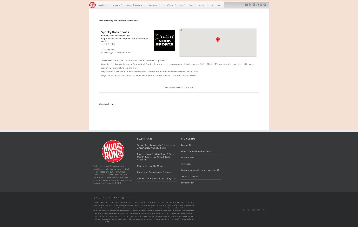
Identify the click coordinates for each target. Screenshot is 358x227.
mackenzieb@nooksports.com (115, 35)
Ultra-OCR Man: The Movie (150, 165)
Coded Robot (117, 198)
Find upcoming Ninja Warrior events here (118, 20)
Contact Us (186, 145)
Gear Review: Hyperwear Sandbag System (156, 178)
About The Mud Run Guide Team (196, 151)
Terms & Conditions (190, 176)
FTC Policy (107, 222)
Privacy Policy (187, 182)
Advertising (186, 163)
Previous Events (107, 104)
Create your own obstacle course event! (200, 170)
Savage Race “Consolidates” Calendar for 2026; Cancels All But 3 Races (156, 146)
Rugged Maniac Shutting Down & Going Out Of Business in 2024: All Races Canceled (155, 157)
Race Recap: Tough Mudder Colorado (154, 172)
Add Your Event (188, 157)
